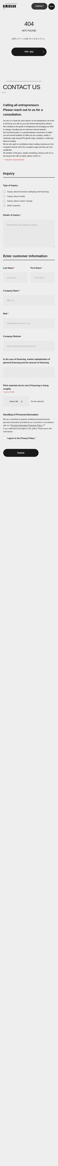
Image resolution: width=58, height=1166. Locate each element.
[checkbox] (29, 198)
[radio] (29, 191)
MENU (52, 6)
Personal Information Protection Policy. (27, 425)
